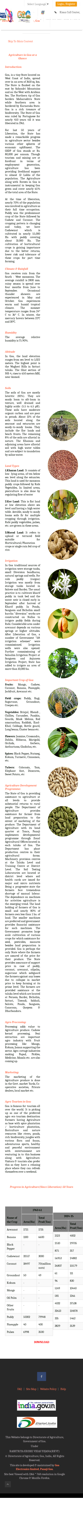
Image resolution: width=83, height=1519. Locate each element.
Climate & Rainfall (16, 269)
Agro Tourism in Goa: (18, 1101)
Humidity (11, 332)
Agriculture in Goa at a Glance (22, 56)
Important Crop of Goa (19, 680)
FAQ (19, 1389)
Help (63, 1389)
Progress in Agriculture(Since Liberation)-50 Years (41, 1187)
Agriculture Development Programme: (21, 787)
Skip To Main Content (20, 41)
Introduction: (13, 67)
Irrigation (11, 561)
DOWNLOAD (41, 1342)
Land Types (12, 466)
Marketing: (12, 1072)
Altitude (10, 351)
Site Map (31, 1389)
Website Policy (48, 1389)
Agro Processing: (15, 1022)
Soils (8, 388)
